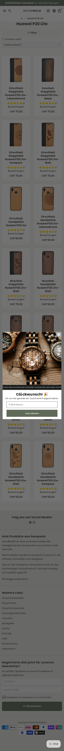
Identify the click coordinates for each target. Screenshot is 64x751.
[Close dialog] (58, 334)
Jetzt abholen (32, 413)
